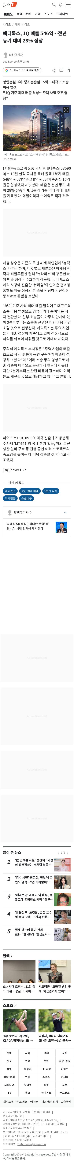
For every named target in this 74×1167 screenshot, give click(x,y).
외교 (27, 1061)
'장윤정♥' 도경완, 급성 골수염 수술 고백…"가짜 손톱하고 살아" (34, 917)
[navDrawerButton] (68, 4)
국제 (64, 1053)
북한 (46, 1061)
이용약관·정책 (50, 1101)
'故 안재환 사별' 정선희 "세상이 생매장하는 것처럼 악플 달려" (34, 864)
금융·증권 (64, 1061)
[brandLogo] (10, 4)
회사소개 (8, 1101)
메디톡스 (10, 491)
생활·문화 (9, 1077)
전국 (9, 1061)
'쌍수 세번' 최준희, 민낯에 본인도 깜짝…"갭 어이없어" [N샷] (34, 882)
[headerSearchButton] (54, 4)
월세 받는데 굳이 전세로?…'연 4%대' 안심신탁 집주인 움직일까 (33, 934)
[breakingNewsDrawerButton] (61, 4)
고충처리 (66, 1101)
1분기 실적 (50, 491)
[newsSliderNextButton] (67, 853)
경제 (46, 1053)
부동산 (27, 1069)
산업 (9, 1069)
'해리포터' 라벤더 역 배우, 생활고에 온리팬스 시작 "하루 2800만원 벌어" (33, 899)
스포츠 (8, 1005)
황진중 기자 (16, 55)
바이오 (7, 24)
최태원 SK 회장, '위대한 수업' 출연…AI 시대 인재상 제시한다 (28, 526)
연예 (6, 955)
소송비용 (26, 498)
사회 (27, 1053)
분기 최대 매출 (30, 491)
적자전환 (10, 498)
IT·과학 (46, 1069)
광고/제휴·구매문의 (27, 1101)
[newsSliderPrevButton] (58, 853)
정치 (9, 1053)
